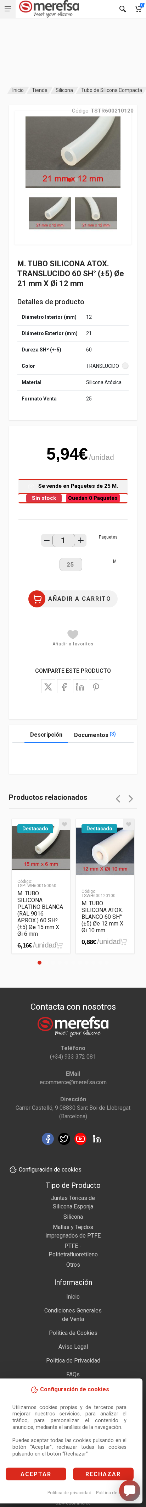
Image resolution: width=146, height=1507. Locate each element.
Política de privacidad (69, 1492)
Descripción (46, 734)
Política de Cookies (73, 1332)
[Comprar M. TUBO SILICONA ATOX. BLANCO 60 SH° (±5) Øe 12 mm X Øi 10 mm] (123, 941)
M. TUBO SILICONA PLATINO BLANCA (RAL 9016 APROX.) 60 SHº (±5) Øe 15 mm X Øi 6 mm (40, 913)
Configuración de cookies (50, 1169)
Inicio (18, 90)
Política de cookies (115, 1492)
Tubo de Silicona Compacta (111, 90)
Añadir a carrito (79, 598)
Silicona (64, 90)
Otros (73, 1264)
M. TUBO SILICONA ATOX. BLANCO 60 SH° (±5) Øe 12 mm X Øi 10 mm (102, 917)
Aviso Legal (73, 1346)
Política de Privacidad (73, 1360)
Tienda (39, 90)
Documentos (95, 734)
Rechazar (103, 1474)
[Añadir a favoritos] (64, 824)
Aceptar (36, 1474)
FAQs (73, 1374)
